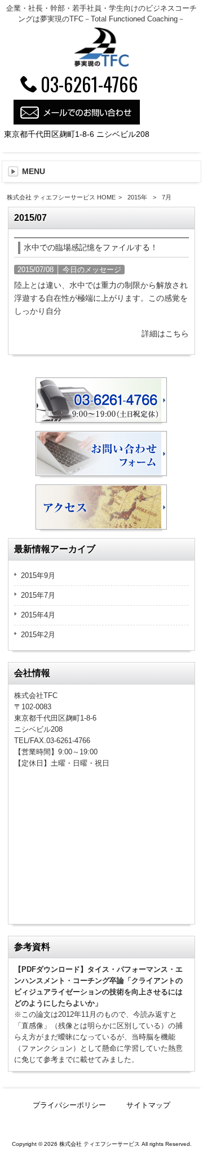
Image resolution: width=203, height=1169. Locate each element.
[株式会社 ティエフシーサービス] (101, 64)
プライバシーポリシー (69, 1105)
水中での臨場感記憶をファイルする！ (91, 247)
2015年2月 (38, 634)
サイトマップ (148, 1105)
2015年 (137, 197)
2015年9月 (38, 575)
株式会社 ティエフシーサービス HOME (61, 197)
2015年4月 (38, 615)
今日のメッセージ (92, 269)
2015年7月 (38, 595)
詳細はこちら (165, 333)
